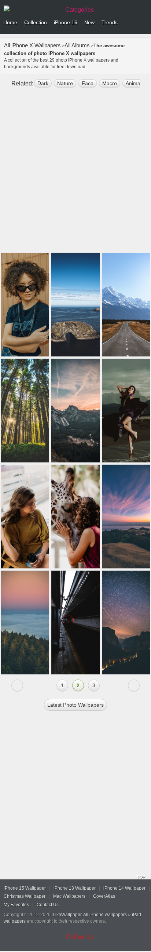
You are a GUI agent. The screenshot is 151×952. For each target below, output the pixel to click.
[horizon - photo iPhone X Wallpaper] (25, 622)
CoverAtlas (104, 896)
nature (65, 83)
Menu (143, 22)
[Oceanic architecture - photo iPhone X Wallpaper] (75, 304)
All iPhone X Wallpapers (32, 45)
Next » (134, 685)
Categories (79, 10)
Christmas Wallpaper (24, 896)
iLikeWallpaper (66, 914)
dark (42, 83)
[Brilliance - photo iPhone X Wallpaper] (126, 516)
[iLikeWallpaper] (31, 9)
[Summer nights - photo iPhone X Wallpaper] (126, 622)
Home (10, 22)
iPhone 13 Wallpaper (75, 888)
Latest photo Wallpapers (75, 705)
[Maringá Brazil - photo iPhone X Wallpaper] (25, 304)
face (87, 83)
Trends (110, 22)
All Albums (77, 45)
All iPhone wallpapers (105, 914)
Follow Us (80, 936)
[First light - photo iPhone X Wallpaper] (75, 410)
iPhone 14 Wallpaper (124, 888)
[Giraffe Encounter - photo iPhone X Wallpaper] (75, 516)
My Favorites (16, 904)
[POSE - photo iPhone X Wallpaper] (126, 410)
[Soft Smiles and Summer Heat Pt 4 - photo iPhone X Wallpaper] (25, 516)
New (89, 22)
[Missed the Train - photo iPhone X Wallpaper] (75, 622)
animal (133, 83)
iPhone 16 (65, 22)
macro (109, 83)
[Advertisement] (75, 173)
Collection (35, 22)
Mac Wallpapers (69, 896)
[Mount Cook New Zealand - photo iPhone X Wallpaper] (126, 304)
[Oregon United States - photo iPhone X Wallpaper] (25, 410)
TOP (140, 877)
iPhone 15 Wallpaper (25, 888)
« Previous (17, 685)
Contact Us (48, 904)
